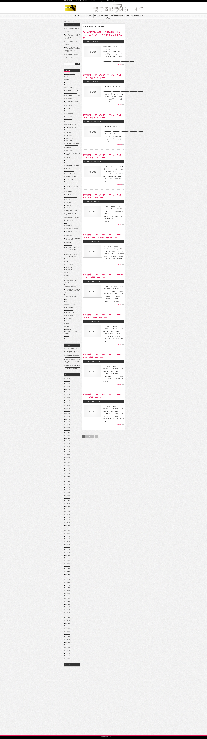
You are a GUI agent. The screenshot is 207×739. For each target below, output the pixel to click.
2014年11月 (67, 628)
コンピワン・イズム (69, 138)
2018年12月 (67, 495)
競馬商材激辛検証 (69, 310)
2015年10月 (67, 598)
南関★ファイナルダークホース (71, 228)
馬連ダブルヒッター (69, 329)
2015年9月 (67, 601)
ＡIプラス (67, 336)
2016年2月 (67, 587)
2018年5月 (67, 514)
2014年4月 (67, 647)
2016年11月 (67, 563)
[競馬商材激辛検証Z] (70, 10)
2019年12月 (67, 462)
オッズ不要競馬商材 (69, 113)
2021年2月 (67, 424)
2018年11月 (67, 498)
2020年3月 (67, 454)
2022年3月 (67, 391)
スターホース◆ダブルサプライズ (72, 165)
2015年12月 (67, 593)
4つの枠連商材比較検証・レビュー (72, 348)
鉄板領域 (67, 323)
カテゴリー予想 (68, 119)
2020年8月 (67, 440)
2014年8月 (67, 636)
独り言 (66, 272)
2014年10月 (67, 631)
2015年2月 (67, 620)
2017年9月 (67, 536)
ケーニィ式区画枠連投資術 (70, 124)
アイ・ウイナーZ (68, 105)
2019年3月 (67, 487)
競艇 (66, 299)
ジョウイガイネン (69, 162)
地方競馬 (67, 258)
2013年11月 (67, 658)
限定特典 (67, 326)
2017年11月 (67, 530)
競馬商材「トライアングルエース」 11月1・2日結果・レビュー (102, 395)
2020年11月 (67, 432)
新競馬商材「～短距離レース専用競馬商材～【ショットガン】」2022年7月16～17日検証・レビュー (72, 367)
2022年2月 (67, 394)
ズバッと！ (67, 168)
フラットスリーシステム (70, 194)
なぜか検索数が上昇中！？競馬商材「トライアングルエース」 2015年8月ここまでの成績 (103, 35)
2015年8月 (67, 604)
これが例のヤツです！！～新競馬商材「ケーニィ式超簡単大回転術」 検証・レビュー (72, 36)
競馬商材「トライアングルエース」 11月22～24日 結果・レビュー (103, 275)
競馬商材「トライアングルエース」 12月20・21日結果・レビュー (102, 116)
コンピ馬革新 (68, 147)
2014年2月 (67, 653)
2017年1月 (67, 557)
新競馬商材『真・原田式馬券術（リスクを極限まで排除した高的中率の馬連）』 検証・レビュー (72, 49)
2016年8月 (67, 571)
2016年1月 (67, 590)
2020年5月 (67, 449)
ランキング (67, 199)
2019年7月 (67, 476)
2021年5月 (67, 416)
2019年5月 (67, 481)
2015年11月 (67, 595)
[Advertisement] (139, 49)
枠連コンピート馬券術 (69, 264)
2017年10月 (67, 533)
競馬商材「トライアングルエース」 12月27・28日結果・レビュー (102, 76)
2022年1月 (67, 397)
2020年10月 (67, 435)
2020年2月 (67, 457)
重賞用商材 (67, 320)
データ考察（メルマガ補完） (71, 176)
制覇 (66, 223)
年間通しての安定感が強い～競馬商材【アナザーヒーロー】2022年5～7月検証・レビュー (72, 361)
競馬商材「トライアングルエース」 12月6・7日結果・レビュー (102, 196)
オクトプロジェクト (69, 110)
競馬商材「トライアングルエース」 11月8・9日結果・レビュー (102, 355)
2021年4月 (67, 419)
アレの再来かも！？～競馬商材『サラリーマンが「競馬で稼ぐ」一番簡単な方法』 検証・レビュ (72, 56)
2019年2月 (67, 489)
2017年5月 (67, 547)
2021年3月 (67, 421)
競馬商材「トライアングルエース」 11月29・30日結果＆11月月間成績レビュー (102, 236)
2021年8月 (67, 408)
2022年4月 (67, 389)
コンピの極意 (68, 132)
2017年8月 (67, 538)
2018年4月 (67, 517)
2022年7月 (67, 381)
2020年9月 (67, 438)
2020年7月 (67, 443)
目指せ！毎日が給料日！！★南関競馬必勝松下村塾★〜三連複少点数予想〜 (72, 291)
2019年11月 (67, 465)
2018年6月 (67, 511)
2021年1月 (67, 427)
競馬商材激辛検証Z (106, 736)
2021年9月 (67, 405)
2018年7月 (67, 508)
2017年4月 (67, 549)
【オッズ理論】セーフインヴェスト (72, 90)
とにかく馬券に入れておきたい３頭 (72, 95)
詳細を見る (119, 64)
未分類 (66, 261)
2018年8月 (67, 506)
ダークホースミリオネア (70, 173)
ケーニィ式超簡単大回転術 (70, 127)
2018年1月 (67, 525)
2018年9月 (67, 503)
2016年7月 (67, 574)
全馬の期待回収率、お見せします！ (72, 217)
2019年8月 (67, 473)
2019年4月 (67, 484)
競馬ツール (67, 301)
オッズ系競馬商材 (69, 116)
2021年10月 (67, 402)
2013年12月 (67, 655)
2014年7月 (67, 639)
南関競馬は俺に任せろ (69, 242)
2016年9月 (67, 568)
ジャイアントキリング (69, 160)
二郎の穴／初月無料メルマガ (71, 210)
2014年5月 (67, 644)
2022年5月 (67, 386)
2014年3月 (67, 650)
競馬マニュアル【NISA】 (70, 304)
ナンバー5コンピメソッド (70, 188)
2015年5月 (67, 612)
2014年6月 (67, 642)
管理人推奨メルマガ (69, 312)
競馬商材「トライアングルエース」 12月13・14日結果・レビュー (102, 156)
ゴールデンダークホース (70, 150)
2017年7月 (67, 541)
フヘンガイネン (68, 191)
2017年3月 (67, 552)
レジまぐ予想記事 (69, 202)
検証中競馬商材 (68, 269)
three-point (67, 82)
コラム (66, 129)
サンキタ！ (67, 157)
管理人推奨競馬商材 (69, 315)
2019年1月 (67, 492)
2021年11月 (67, 400)
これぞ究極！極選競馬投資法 (71, 93)
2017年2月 (67, 555)
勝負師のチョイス (69, 225)
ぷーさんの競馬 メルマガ (70, 98)
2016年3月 (67, 585)
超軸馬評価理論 (68, 318)
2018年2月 (67, 522)
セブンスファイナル (69, 171)
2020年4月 (67, 451)
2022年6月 (67, 383)
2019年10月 (67, 468)
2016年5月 (67, 579)
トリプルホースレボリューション (72, 186)
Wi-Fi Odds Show (69, 84)
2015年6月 (67, 609)
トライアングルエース (96, 41)
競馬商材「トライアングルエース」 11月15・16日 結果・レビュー (102, 316)
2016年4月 (67, 582)
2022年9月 (67, 378)
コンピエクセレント (69, 135)
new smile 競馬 (68, 79)
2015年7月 (67, 606)
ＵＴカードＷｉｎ (69, 338)
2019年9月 (67, 470)
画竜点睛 (67, 275)
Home (65, 21)
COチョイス (67, 76)
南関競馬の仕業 (68, 235)
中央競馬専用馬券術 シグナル (71, 207)
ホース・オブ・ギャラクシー (71, 197)
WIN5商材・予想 (68, 87)
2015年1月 (67, 623)
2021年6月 (67, 413)
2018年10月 (67, 500)
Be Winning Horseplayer (70, 74)
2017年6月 (67, 544)
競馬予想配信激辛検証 (69, 307)
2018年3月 (67, 519)
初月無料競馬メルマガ (69, 220)
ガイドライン (68, 121)
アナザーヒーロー (69, 108)
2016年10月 (67, 566)
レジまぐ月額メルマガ (69, 205)
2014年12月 (67, 625)
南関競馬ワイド (68, 245)
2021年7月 (67, 411)
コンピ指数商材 (68, 140)
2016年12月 (67, 560)
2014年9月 (67, 634)
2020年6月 (67, 446)
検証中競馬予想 (68, 267)
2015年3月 (67, 617)
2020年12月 (67, 430)
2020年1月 (67, 459)
